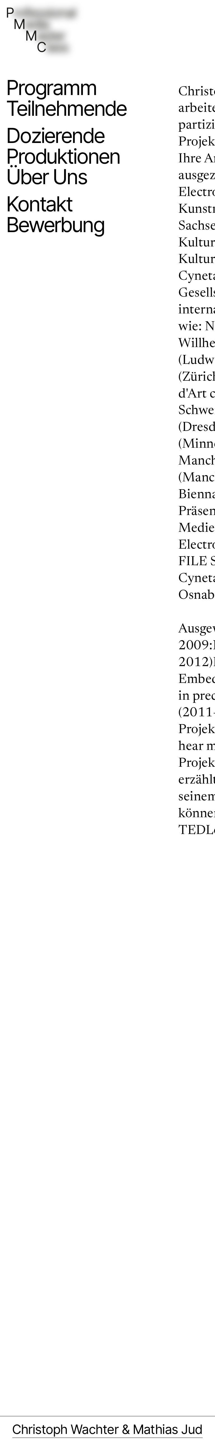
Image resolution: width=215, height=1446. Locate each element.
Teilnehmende (66, 108)
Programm (51, 87)
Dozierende (55, 135)
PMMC (25, 13)
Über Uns (46, 177)
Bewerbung (55, 224)
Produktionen (63, 156)
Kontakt (39, 204)
